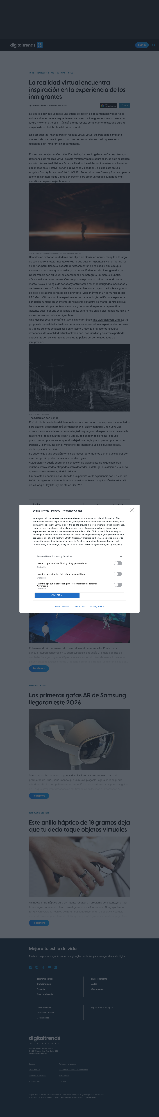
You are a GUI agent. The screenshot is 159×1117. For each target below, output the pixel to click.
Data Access (79, 606)
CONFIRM (57, 595)
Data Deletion (62, 606)
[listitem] (79, 556)
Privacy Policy (97, 606)
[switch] (118, 563)
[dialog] (79, 558)
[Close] (133, 511)
